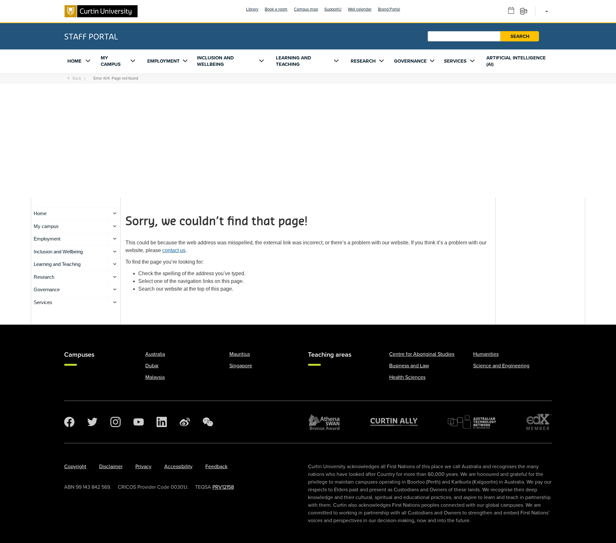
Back (77, 78)
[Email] (525, 11)
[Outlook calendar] (513, 11)
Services (455, 61)
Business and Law (409, 366)
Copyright (75, 466)
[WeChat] (208, 422)
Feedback (216, 466)
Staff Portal (91, 36)
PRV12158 (223, 487)
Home (74, 61)
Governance (410, 61)
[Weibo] (185, 422)
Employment (163, 61)
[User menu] (545, 11)
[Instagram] (115, 422)
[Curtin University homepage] (101, 11)
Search (519, 36)
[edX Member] (539, 422)
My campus (111, 61)
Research (363, 61)
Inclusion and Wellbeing (215, 61)
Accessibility (178, 466)
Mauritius (239, 354)
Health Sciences (407, 377)
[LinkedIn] (162, 422)
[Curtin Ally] (394, 422)
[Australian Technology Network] (472, 422)
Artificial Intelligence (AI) (516, 61)
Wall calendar (360, 9)
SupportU (332, 9)
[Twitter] (92, 422)
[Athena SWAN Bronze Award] (324, 422)
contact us (173, 250)
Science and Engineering (501, 366)
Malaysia (155, 377)
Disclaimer (111, 466)
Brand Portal (389, 9)
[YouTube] (138, 422)
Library (252, 9)
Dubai (151, 366)
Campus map (306, 9)
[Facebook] (69, 422)
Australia (155, 354)
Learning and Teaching (293, 61)
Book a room (276, 9)
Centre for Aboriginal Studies (421, 354)
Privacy (143, 466)
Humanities (486, 354)
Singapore (240, 366)
